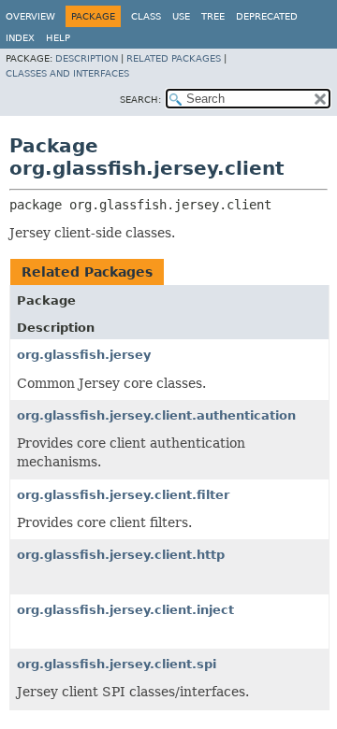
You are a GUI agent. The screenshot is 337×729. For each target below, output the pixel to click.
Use (181, 16)
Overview (30, 16)
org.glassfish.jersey (84, 355)
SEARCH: (140, 99)
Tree (213, 16)
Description (86, 58)
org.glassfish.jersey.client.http (121, 555)
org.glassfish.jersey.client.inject (125, 610)
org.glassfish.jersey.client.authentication (156, 415)
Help (58, 38)
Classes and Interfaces (67, 73)
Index (20, 38)
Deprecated (267, 16)
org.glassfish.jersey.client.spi (116, 664)
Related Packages (173, 58)
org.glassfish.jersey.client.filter (123, 495)
